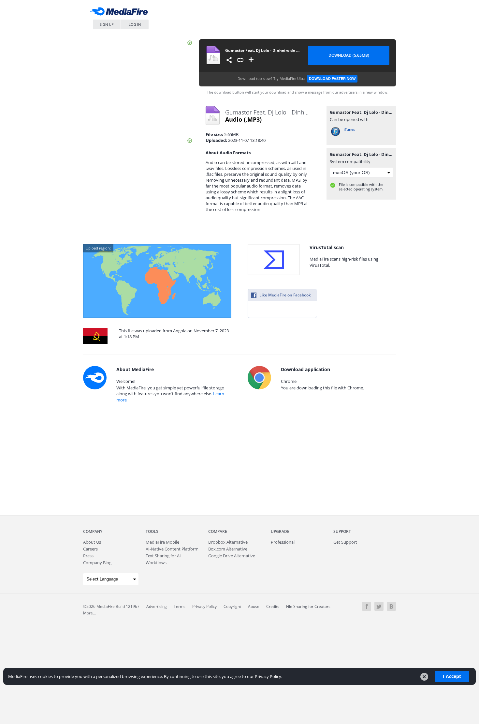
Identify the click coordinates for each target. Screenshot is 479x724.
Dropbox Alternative (228, 542)
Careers (90, 549)
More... (89, 613)
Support (342, 531)
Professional (283, 542)
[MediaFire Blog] (391, 606)
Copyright (232, 606)
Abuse (253, 606)
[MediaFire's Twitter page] (379, 606)
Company (92, 531)
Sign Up (107, 24)
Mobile (162, 542)
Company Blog (97, 563)
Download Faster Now (332, 79)
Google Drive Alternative (231, 556)
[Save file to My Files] (251, 60)
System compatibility (350, 161)
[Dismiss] (424, 677)
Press (88, 556)
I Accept (452, 676)
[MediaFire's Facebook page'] (366, 606)
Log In (135, 24)
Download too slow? (297, 78)
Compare (217, 531)
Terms (179, 606)
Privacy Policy (204, 606)
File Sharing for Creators (308, 606)
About (92, 542)
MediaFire (121, 13)
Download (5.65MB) (348, 55)
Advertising (156, 606)
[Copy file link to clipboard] (240, 60)
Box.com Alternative (227, 549)
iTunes (349, 129)
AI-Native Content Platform (172, 549)
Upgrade (280, 531)
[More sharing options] (229, 60)
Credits (272, 606)
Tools (152, 531)
